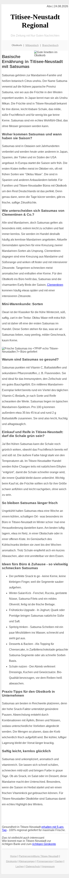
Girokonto (11, 861)
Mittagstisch (32, 45)
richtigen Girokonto (44, 844)
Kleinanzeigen (27, 861)
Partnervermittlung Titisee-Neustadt (39, 856)
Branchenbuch (50, 45)
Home (13, 856)
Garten (59, 861)
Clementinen (55, 284)
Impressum (48, 866)
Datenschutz (33, 866)
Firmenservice (45, 861)
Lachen (20, 866)
